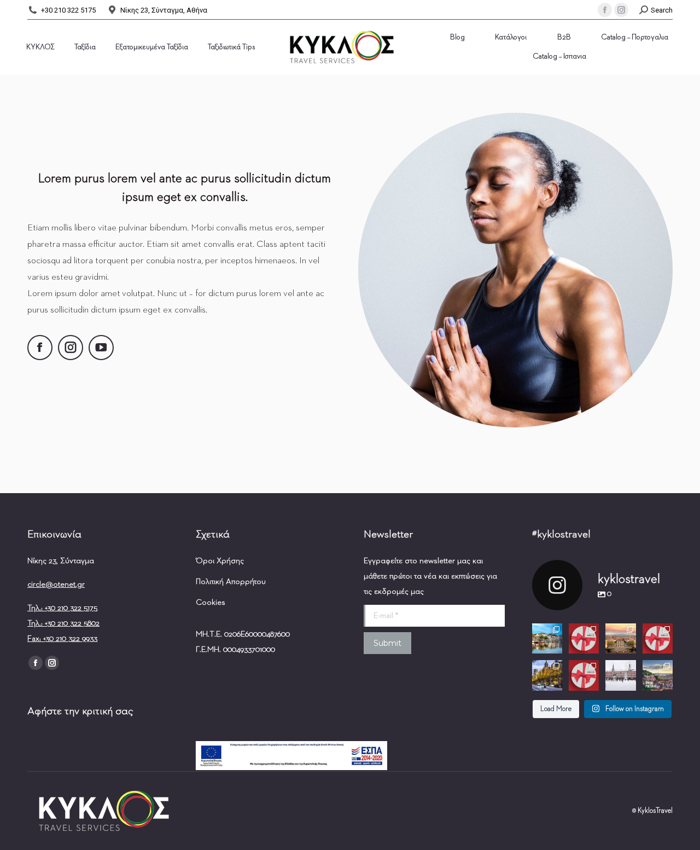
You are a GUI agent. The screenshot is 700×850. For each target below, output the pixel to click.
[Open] (547, 638)
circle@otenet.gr (56, 584)
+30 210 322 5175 (68, 10)
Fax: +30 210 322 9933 (62, 638)
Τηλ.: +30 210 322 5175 (62, 608)
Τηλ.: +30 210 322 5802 (63, 623)
